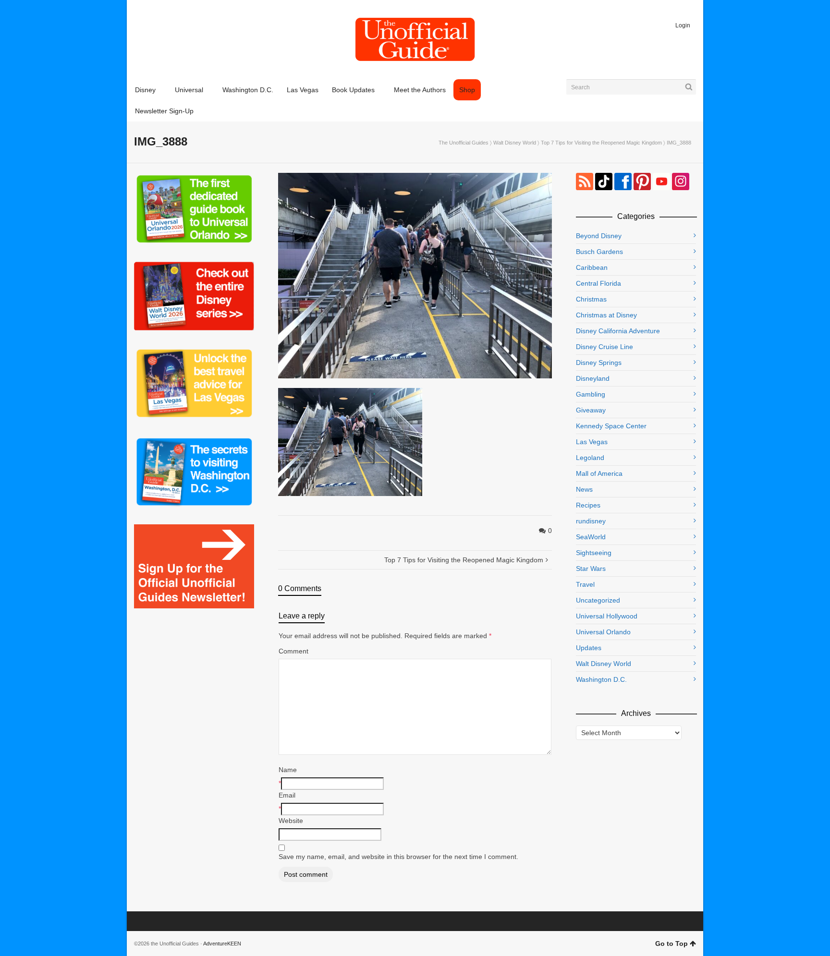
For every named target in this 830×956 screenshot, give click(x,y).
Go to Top (671, 943)
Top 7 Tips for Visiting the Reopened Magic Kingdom (601, 142)
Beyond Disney (599, 236)
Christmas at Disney (606, 315)
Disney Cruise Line (604, 347)
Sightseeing (593, 553)
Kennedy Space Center (611, 426)
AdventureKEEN (222, 943)
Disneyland (593, 378)
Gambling (590, 394)
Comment (293, 651)
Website (291, 820)
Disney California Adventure (618, 331)
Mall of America (599, 473)
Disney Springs (599, 362)
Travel (585, 584)
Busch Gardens (599, 251)
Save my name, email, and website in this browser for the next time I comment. (398, 856)
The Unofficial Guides (463, 142)
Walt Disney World (514, 142)
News (584, 489)
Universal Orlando (603, 632)
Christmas (591, 299)
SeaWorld (591, 537)
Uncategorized (598, 600)
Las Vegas (592, 442)
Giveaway (591, 410)
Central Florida (598, 283)
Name (288, 770)
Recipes (588, 505)
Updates (588, 648)
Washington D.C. (601, 679)
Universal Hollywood (606, 616)
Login (682, 25)
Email (287, 795)
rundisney (591, 521)
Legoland (590, 457)
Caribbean (592, 267)
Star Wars (591, 568)
